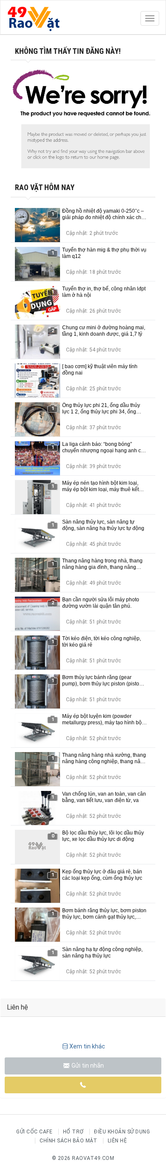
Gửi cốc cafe (34, 1132)
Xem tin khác (87, 1046)
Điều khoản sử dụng (122, 1132)
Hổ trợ (73, 1132)
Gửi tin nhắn (87, 1065)
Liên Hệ (117, 1141)
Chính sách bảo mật (68, 1141)
